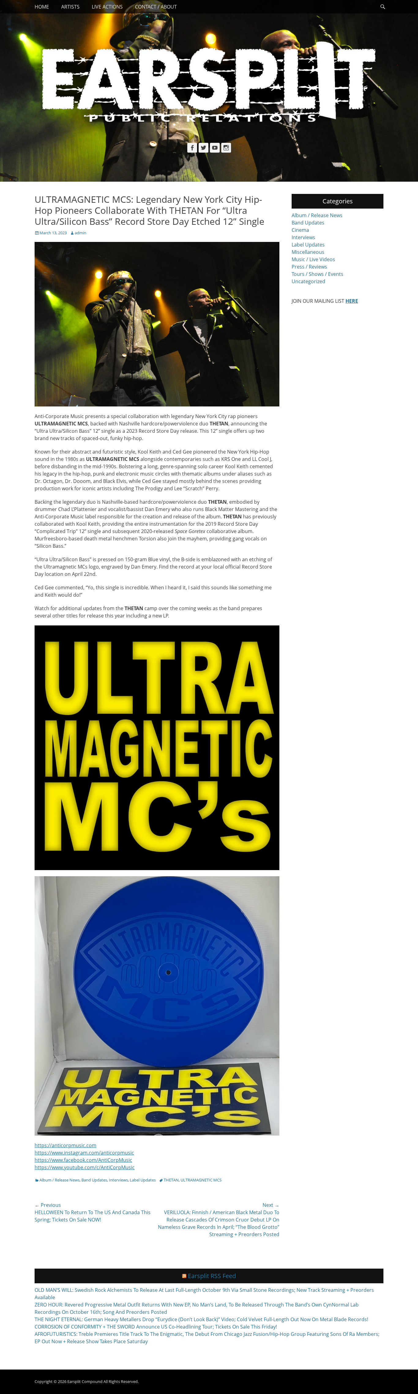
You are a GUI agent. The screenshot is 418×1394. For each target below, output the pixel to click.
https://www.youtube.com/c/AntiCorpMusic (85, 1167)
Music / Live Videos (313, 259)
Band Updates (94, 1180)
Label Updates (143, 1180)
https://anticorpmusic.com (65, 1145)
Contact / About (156, 6)
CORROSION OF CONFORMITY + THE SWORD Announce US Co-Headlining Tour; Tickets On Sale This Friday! (156, 1326)
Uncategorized (308, 281)
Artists (70, 6)
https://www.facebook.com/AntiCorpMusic (83, 1160)
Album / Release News (59, 1180)
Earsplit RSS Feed (212, 1276)
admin (80, 232)
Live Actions (107, 6)
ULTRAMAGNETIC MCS (201, 1180)
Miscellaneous (308, 252)
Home (42, 6)
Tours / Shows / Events (317, 274)
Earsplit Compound (85, 1381)
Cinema (300, 230)
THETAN (171, 1180)
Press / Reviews (309, 266)
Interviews (118, 1180)
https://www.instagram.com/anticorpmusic (84, 1152)
